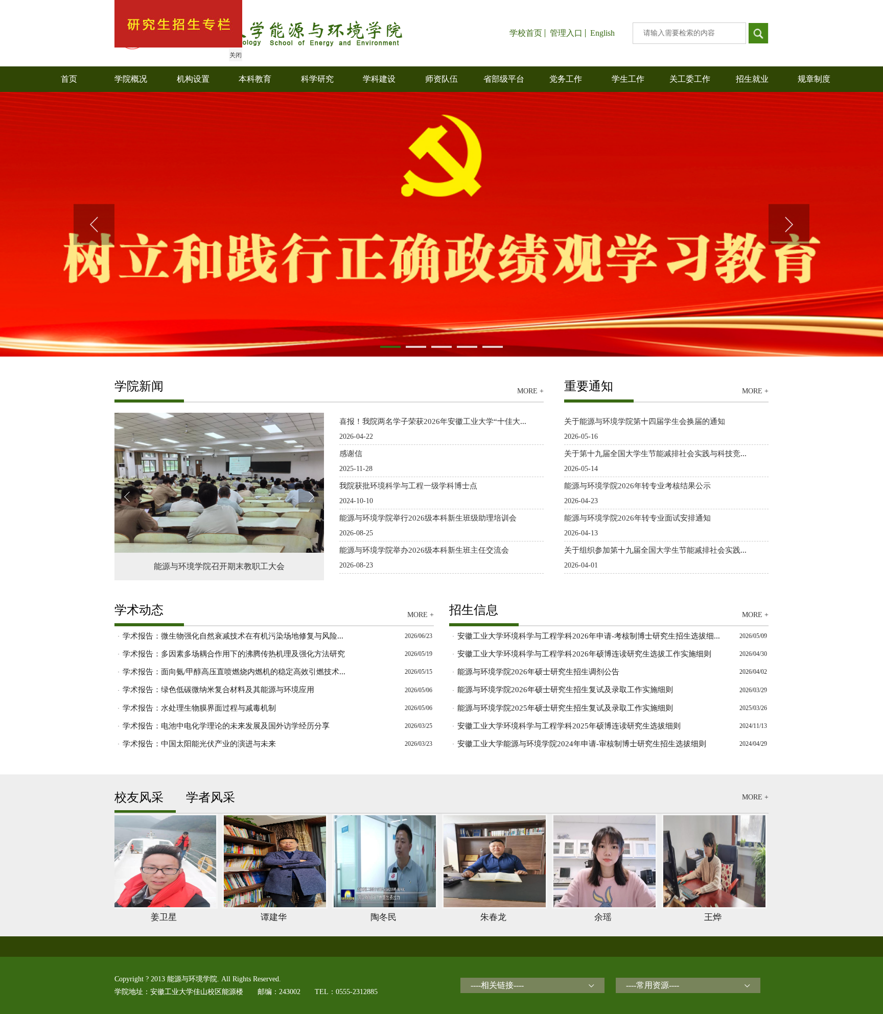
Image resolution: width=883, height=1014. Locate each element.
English (602, 33)
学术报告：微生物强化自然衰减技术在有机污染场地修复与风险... (233, 636)
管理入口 (566, 33)
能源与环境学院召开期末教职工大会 (219, 566)
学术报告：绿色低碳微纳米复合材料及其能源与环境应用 (218, 690)
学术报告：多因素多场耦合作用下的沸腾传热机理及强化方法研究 (234, 654)
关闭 (235, 55)
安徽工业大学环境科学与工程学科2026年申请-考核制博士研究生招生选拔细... (588, 636)
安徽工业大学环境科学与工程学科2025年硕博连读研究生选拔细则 (569, 726)
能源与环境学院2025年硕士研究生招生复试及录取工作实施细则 (565, 708)
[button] (94, 224)
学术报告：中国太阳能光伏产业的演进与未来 (199, 744)
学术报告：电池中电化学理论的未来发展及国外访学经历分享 (226, 726)
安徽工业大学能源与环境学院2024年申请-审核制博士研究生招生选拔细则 (581, 744)
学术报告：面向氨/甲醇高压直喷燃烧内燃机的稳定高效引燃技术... (234, 672)
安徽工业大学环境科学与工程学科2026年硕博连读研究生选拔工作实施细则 (584, 654)
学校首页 (525, 33)
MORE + (530, 391)
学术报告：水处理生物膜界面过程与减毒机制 (199, 708)
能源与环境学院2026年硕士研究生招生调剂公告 (538, 672)
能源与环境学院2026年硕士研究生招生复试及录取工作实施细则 (565, 690)
